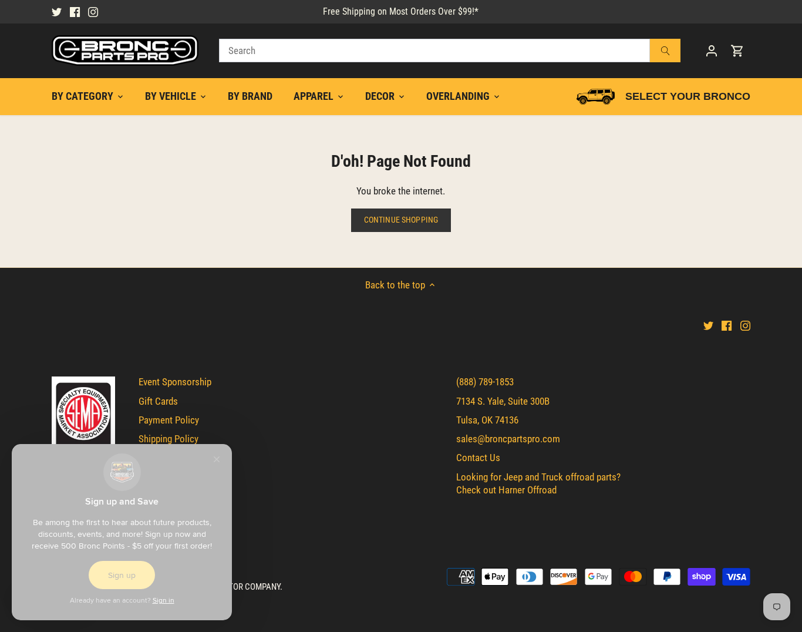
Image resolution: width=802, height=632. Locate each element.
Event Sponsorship (175, 382)
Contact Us (478, 457)
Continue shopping (401, 220)
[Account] (712, 51)
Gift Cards (158, 401)
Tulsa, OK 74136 (487, 420)
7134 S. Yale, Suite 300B (503, 401)
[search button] (665, 50)
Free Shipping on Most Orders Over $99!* (400, 11)
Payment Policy (169, 420)
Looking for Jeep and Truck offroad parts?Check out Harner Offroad (538, 483)
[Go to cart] (737, 51)
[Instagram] (93, 12)
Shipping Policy (168, 439)
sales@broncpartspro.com (508, 439)
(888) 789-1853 (485, 382)
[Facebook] (75, 12)
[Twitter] (57, 12)
